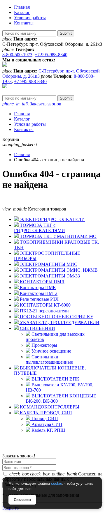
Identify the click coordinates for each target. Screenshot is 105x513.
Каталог (22, 12)
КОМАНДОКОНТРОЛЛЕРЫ (49, 406)
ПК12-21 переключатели (44, 310)
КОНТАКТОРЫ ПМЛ (41, 281)
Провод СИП (44, 418)
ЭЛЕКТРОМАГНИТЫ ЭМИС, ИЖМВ (58, 270)
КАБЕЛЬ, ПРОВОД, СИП (45, 412)
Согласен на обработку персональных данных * (52, 476)
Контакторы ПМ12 (38, 293)
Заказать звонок (31, 103)
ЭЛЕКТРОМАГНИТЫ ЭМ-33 (49, 275)
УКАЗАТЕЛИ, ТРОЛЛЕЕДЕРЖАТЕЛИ (59, 322)
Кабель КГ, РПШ (47, 430)
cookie (56, 483)
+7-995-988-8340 (51, 54)
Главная (22, 7)
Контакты (24, 22)
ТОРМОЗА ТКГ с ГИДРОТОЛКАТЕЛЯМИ (39, 228)
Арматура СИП (46, 424)
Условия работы (30, 17)
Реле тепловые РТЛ (39, 299)
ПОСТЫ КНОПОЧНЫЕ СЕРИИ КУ (56, 316)
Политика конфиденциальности (34, 450)
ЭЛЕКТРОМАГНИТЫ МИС (48, 264)
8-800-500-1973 (17, 54)
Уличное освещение (50, 351)
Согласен (22, 500)
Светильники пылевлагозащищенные (49, 359)
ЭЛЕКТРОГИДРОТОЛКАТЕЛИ (52, 219)
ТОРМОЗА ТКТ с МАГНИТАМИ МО (58, 236)
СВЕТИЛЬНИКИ (37, 328)
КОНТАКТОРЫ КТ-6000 (45, 305)
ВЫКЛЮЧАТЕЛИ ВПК (54, 378)
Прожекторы (43, 345)
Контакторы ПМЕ (37, 287)
